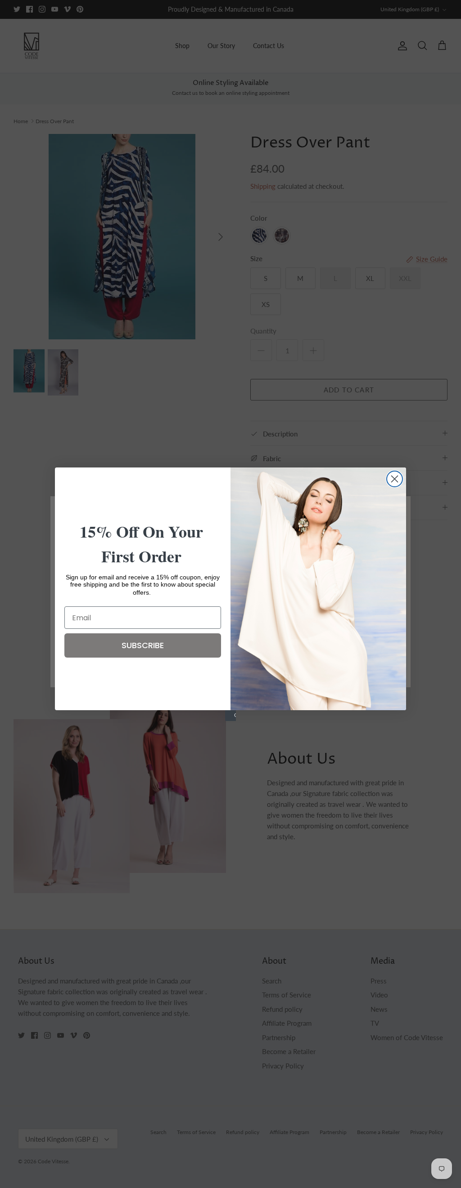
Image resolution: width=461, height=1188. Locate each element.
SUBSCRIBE (143, 645)
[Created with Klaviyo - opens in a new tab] (230, 715)
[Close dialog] (394, 479)
